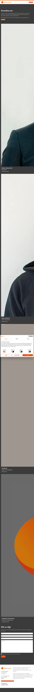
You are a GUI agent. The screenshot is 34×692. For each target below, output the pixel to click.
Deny (6, 355)
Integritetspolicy (4, 683)
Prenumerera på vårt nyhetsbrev (7, 681)
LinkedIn (2, 678)
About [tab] (28, 338)
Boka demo (3, 19)
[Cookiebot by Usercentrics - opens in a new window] (29, 336)
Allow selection (17, 355)
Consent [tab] (6, 338)
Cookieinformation (4, 684)
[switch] (13, 351)
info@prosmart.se (4, 677)
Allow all (27, 355)
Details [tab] (17, 338)
